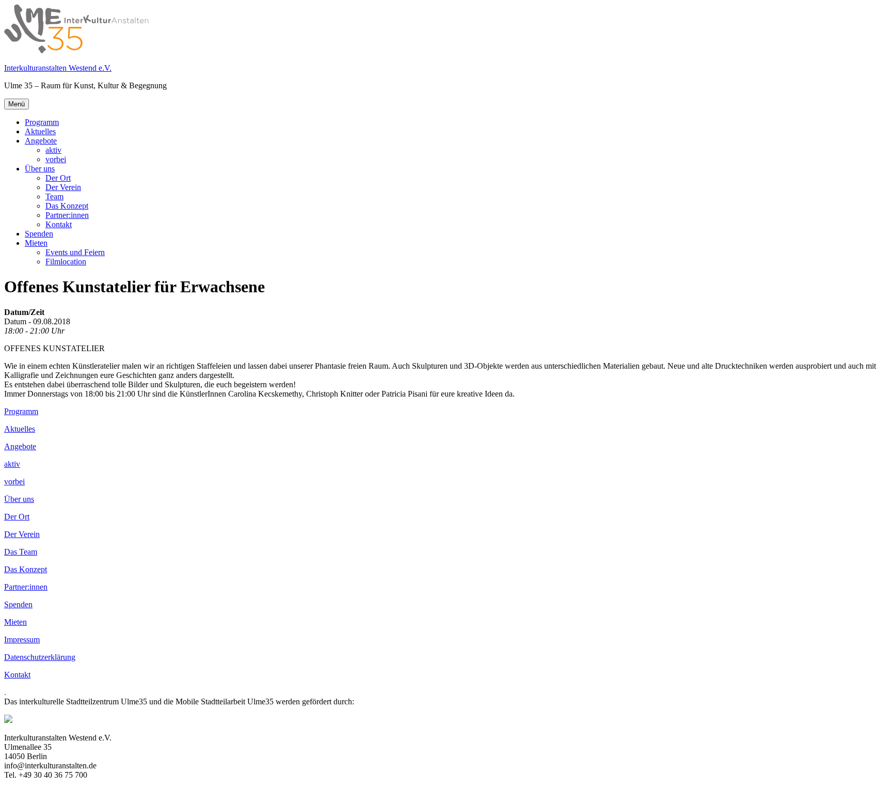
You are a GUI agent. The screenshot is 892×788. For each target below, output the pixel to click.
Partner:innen (67, 215)
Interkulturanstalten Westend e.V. (58, 68)
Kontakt (58, 224)
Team (54, 196)
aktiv (53, 150)
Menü (16, 104)
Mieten (36, 243)
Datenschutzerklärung (39, 657)
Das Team (20, 551)
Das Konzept (66, 205)
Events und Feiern (75, 252)
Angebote (41, 140)
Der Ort (58, 178)
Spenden (39, 233)
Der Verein (63, 187)
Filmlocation (65, 261)
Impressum (22, 639)
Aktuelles (40, 131)
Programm (42, 122)
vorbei (55, 159)
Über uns (40, 168)
